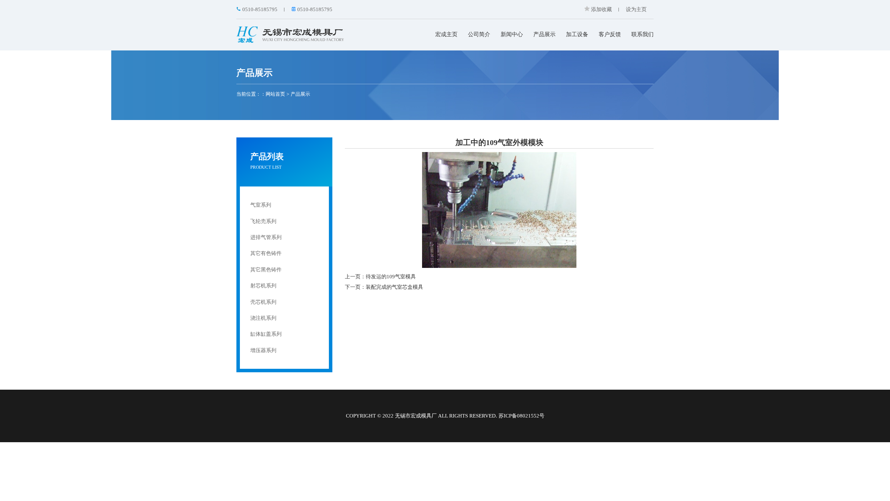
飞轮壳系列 (263, 221)
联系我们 (642, 34)
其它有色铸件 (266, 253)
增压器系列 (263, 350)
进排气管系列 (266, 237)
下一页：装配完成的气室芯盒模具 (384, 287)
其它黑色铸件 (266, 269)
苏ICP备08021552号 (521, 416)
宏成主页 (446, 34)
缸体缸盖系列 (266, 334)
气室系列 (260, 205)
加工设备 (577, 34)
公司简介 (479, 34)
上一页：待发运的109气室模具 (380, 276)
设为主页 (636, 9)
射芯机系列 (263, 285)
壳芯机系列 (263, 302)
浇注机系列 (263, 318)
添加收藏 (601, 9)
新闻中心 (512, 34)
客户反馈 (610, 34)
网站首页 (275, 94)
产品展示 (544, 34)
